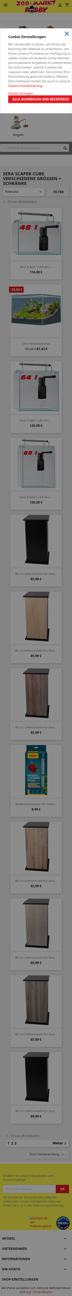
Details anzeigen (20, 93)
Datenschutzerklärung (25, 86)
